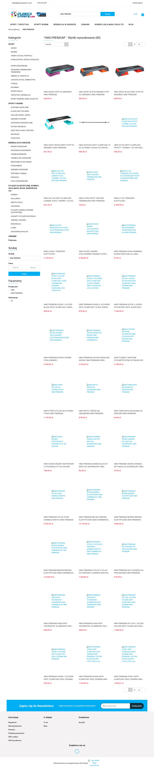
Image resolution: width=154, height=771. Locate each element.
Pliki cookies (13, 737)
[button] (13, 717)
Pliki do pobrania (14, 740)
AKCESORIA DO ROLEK (20, 232)
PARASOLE (15, 177)
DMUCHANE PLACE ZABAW (21, 162)
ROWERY (14, 195)
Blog (45, 726)
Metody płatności (15, 726)
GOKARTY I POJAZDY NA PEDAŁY (23, 216)
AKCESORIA (15, 206)
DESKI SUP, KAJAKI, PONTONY (22, 130)
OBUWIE (14, 52)
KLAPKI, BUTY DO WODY (20, 111)
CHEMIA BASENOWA (19, 154)
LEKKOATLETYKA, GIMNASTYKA (23, 80)
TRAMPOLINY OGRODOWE (21, 158)
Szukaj (24, 274)
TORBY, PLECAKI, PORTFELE (22, 56)
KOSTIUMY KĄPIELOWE (20, 107)
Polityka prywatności (16, 733)
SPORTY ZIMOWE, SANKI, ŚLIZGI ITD (24, 99)
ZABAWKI (12, 236)
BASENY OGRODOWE (19, 146)
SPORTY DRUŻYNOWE (19, 66)
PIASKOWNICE (16, 166)
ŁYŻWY (13, 228)
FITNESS (14, 84)
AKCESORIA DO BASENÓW (21, 150)
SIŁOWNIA (15, 87)
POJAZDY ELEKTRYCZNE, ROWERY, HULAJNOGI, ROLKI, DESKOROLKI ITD (23, 188)
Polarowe (12, 240)
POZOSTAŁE (15, 138)
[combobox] (56, 44)
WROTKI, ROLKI (17, 202)
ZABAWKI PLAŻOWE (18, 119)
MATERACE (15, 134)
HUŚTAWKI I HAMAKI (19, 173)
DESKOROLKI (16, 224)
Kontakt (82, 722)
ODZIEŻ (14, 48)
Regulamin (12, 722)
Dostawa (11, 730)
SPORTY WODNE (15, 103)
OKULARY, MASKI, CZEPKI (21, 115)
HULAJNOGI (16, 198)
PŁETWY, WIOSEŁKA (18, 126)
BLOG (131, 24)
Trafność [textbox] (48, 44)
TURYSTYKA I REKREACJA (21, 95)
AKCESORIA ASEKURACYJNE (22, 123)
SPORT (11, 44)
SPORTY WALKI (17, 91)
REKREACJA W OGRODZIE (19, 143)
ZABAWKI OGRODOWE (19, 169)
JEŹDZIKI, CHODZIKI (18, 220)
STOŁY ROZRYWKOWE (19, 181)
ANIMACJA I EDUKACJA (20, 76)
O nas (46, 722)
